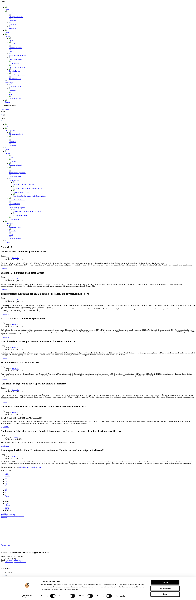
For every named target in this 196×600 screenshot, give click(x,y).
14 (6, 479)
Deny (165, 594)
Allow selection (165, 588)
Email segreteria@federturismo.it (11, 107)
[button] (4, 545)
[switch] (72, 596)
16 (6, 483)
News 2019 (15, 258)
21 (6, 492)
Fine (6, 498)
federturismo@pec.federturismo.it (15, 562)
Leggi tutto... (5, 268)
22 (6, 494)
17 (6, 485)
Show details (120, 596)
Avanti (7, 496)
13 (6, 478)
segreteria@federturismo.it (14, 560)
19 (6, 489)
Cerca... (3, 118)
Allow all (165, 582)
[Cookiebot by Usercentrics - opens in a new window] (27, 596)
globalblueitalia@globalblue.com (30, 467)
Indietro (7, 476)
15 (6, 481)
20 (6, 490)
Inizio (7, 474)
